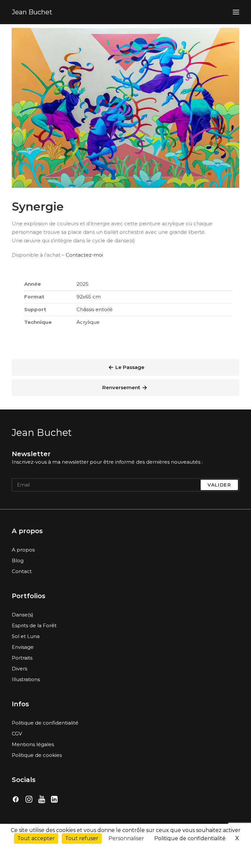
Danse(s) (22, 615)
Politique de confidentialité (45, 723)
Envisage (23, 647)
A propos (23, 550)
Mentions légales (33, 744)
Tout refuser (81, 838)
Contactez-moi (84, 255)
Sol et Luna (26, 636)
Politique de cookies (37, 755)
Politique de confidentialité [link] (190, 838)
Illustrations (26, 679)
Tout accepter (36, 838)
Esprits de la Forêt (34, 625)
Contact (22, 571)
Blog (18, 560)
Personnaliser (126, 838)
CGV (17, 733)
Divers (19, 668)
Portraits (22, 658)
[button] (236, 12)
